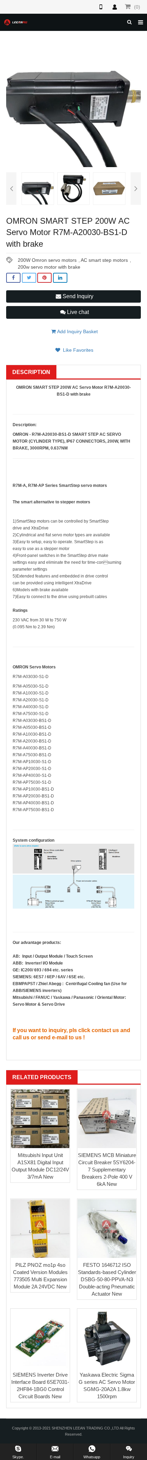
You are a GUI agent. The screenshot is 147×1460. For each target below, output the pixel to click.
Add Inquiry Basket (77, 331)
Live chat (77, 312)
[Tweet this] (29, 278)
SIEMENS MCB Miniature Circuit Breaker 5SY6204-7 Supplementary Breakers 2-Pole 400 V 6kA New (107, 1169)
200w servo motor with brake (49, 267)
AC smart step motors (104, 260)
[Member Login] (114, 7)
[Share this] (13, 278)
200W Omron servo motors (47, 260)
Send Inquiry (77, 296)
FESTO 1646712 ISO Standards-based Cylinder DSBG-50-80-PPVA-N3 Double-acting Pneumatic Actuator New (107, 1279)
